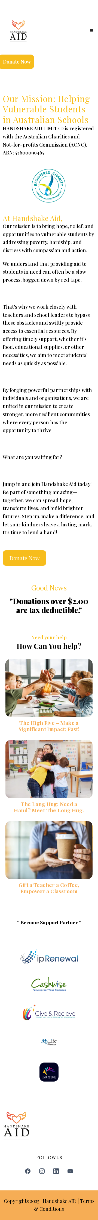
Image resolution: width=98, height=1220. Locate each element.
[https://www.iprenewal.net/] (49, 957)
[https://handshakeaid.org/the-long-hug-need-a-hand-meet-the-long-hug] (49, 769)
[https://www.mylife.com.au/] (49, 1042)
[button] (90, 30)
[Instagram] (42, 1171)
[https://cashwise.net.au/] (49, 984)
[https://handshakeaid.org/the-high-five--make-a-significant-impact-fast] (49, 688)
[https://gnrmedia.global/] (49, 1072)
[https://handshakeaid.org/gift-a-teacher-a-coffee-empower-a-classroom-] (49, 850)
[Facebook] (28, 1171)
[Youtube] (70, 1171)
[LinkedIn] (56, 1171)
